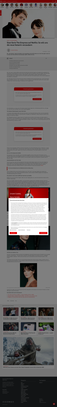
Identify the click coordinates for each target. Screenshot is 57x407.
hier (25, 205)
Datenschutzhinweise (13, 229)
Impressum (28, 229)
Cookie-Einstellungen (21, 229)
